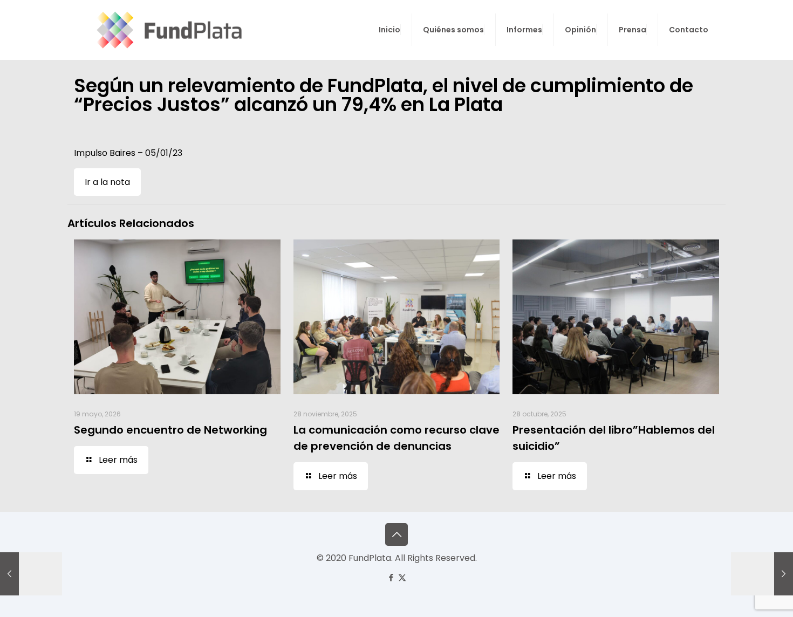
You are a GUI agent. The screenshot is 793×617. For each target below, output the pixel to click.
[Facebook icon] (391, 577)
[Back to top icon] (396, 534)
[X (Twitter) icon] (402, 577)
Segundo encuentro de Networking (170, 429)
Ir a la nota (107, 182)
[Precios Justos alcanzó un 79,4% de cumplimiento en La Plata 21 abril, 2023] (762, 573)
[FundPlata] (167, 29)
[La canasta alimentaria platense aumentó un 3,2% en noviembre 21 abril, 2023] (31, 573)
